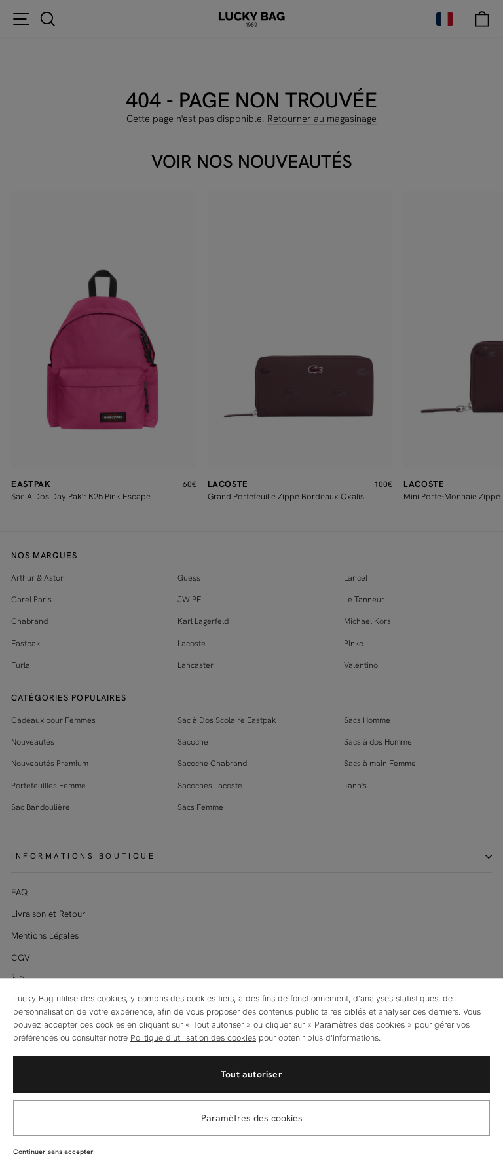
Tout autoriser (251, 1074)
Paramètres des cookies (252, 1118)
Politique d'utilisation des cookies (193, 1038)
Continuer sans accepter (53, 1151)
